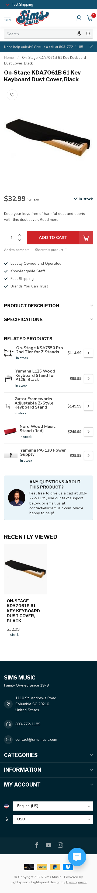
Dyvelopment (76, 882)
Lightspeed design (46, 882)
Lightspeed (19, 882)
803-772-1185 (27, 724)
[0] (90, 17)
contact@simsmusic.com (36, 739)
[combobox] (44, 33)
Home (9, 57)
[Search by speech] (79, 34)
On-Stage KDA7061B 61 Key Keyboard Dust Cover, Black (23, 610)
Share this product (49, 249)
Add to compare (16, 249)
